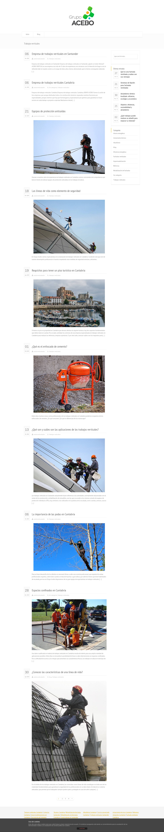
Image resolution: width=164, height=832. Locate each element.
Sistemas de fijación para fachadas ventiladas (128, 85)
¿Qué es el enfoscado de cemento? (49, 346)
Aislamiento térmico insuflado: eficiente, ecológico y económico (129, 96)
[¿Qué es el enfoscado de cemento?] (69, 409)
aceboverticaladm (39, 59)
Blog (38, 34)
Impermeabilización (119, 161)
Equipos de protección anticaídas (48, 111)
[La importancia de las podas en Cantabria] (69, 568)
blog (50, 677)
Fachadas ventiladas (119, 157)
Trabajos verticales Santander (99, 815)
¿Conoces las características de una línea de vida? (57, 672)
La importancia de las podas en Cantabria (53, 514)
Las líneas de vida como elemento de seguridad (56, 191)
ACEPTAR (82, 828)
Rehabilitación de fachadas (121, 171)
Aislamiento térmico (119, 138)
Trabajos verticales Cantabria (33, 812)
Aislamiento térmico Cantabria (122, 812)
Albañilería (116, 143)
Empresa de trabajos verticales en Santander (55, 54)
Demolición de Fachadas (39, 817)
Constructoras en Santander (69, 817)
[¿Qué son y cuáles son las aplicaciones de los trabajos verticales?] (69, 489)
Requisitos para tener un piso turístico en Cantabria (58, 270)
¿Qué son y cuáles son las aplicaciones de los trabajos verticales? (65, 429)
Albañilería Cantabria (89, 812)
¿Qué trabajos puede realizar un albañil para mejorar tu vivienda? (129, 118)
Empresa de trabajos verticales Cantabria (53, 82)
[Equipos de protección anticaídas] (69, 171)
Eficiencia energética (119, 152)
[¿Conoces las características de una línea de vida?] (69, 778)
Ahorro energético (119, 133)
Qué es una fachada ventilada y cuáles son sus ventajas (129, 74)
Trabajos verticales (54, 59)
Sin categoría (53, 87)
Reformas (116, 166)
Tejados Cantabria (59, 812)
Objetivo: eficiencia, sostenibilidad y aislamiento (127, 107)
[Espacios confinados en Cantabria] (69, 647)
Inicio (27, 34)
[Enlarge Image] (69, 123)
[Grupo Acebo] (82, 27)
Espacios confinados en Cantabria (49, 590)
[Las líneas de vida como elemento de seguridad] (69, 250)
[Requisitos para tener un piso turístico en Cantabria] (69, 324)
